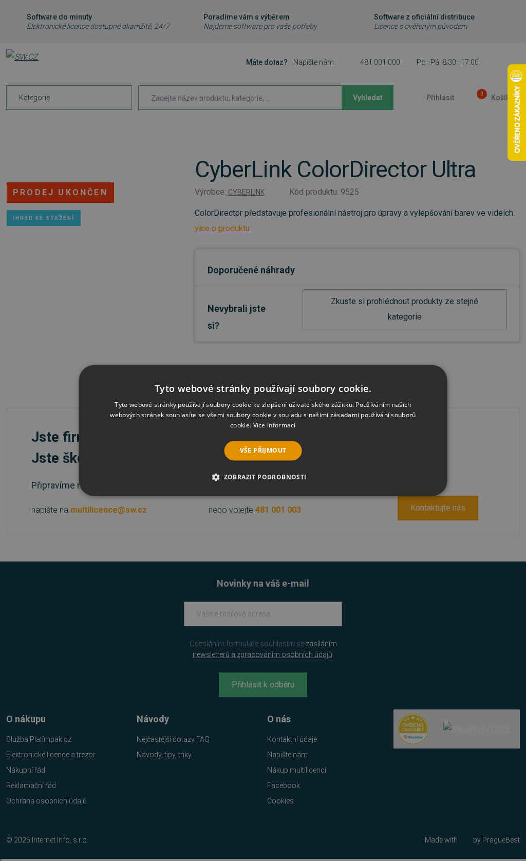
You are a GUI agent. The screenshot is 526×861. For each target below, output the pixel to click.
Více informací (274, 425)
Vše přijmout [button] (263, 450)
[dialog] (263, 430)
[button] (262, 477)
